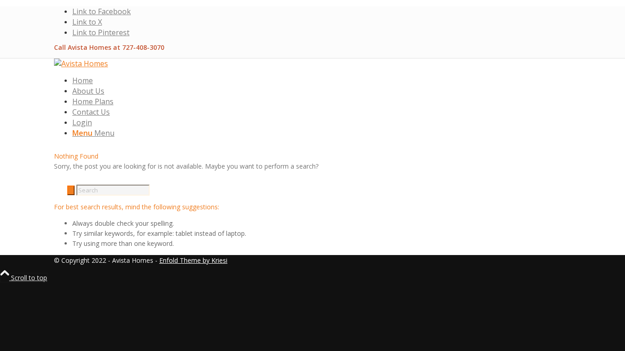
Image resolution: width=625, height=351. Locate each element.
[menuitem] (321, 80)
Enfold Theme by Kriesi (193, 260)
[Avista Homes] (81, 63)
